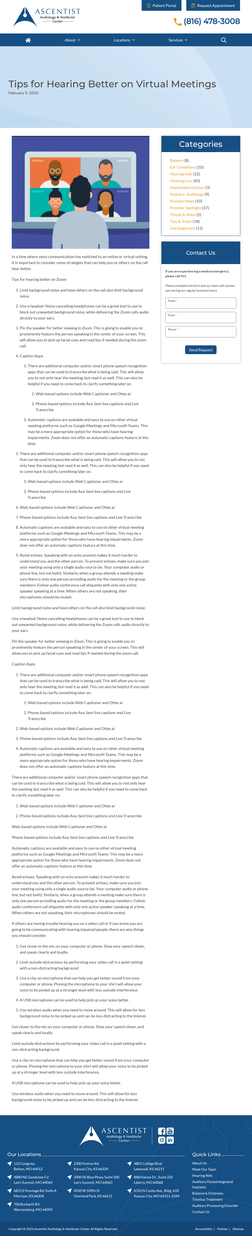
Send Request (201, 349)
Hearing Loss (181, 180)
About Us (199, 1163)
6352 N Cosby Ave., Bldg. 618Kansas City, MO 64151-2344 (156, 1193)
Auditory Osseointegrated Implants (212, 1184)
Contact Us (201, 1211)
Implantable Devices (187, 187)
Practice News (182, 200)
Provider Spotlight (185, 207)
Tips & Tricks (181, 221)
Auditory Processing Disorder (215, 1205)
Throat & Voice (183, 214)
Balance (176, 160)
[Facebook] (161, 1131)
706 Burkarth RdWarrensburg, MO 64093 (33, 1207)
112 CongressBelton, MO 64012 (28, 1166)
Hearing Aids (181, 173)
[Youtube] (170, 1131)
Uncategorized (182, 228)
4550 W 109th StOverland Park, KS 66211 (93, 1193)
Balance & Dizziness (207, 1193)
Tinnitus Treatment (207, 1199)
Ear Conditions (183, 167)
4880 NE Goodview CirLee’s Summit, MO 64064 (33, 1180)
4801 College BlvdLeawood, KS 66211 (149, 1166)
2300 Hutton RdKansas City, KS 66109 (91, 1166)
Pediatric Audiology (187, 194)
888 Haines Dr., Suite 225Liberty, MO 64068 (153, 1180)
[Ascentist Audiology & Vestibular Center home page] (55, 17)
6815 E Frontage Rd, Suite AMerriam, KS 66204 (35, 1193)
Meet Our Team (204, 1169)
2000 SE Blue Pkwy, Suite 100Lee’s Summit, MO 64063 (96, 1180)
